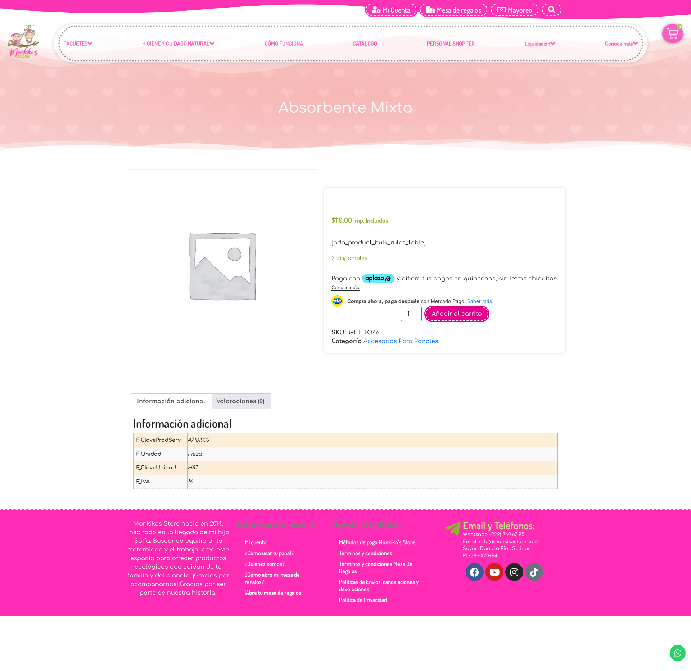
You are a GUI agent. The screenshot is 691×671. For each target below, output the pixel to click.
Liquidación (537, 45)
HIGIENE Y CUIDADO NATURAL (175, 45)
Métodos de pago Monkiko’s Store (377, 542)
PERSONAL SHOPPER (451, 45)
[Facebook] (475, 572)
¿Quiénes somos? (265, 563)
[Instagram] (514, 572)
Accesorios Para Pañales (400, 337)
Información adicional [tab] (171, 401)
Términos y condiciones (365, 553)
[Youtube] (494, 572)
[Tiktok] (534, 572)
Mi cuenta (255, 542)
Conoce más (619, 45)
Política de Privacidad (363, 599)
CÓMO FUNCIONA (284, 45)
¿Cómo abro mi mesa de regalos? (272, 578)
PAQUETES (75, 45)
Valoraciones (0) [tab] (240, 401)
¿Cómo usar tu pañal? (269, 553)
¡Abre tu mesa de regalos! (273, 592)
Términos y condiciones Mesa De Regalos (375, 567)
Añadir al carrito (457, 310)
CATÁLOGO (365, 45)
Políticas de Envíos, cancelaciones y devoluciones (379, 585)
